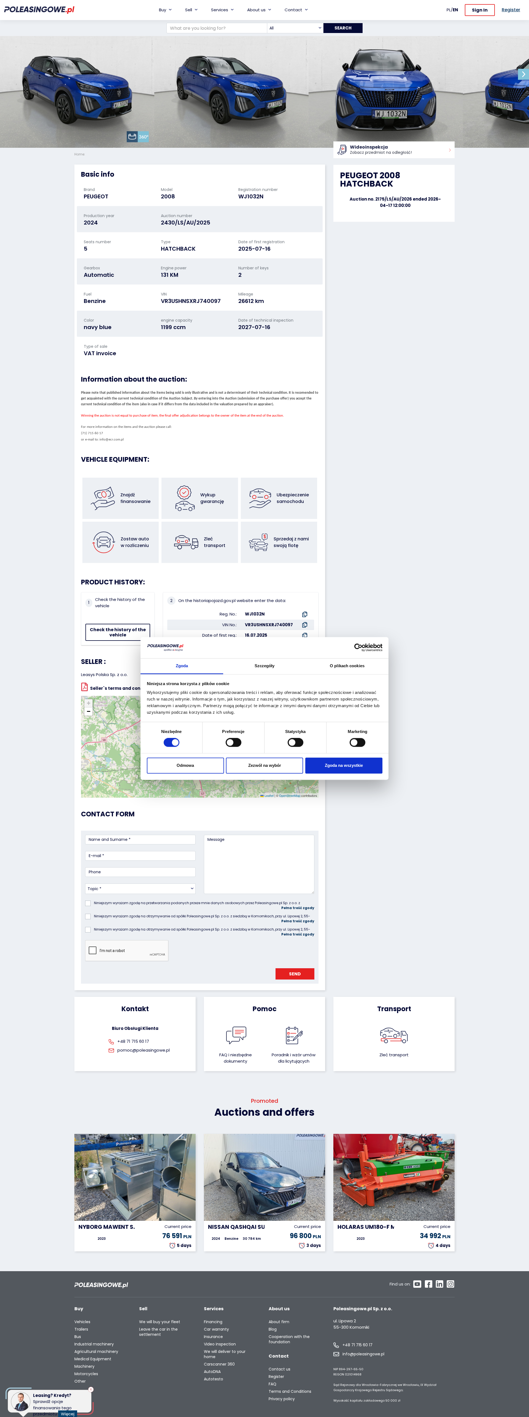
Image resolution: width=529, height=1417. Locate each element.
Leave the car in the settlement (158, 1332)
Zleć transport (394, 1055)
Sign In (480, 10)
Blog (273, 1329)
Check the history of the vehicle (118, 632)
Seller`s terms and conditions (122, 688)
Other (80, 1381)
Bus (77, 1336)
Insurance (213, 1336)
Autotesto (213, 1379)
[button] (523, 74)
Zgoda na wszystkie (344, 765)
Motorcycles (86, 1374)
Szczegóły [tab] (265, 665)
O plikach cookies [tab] (347, 665)
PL (449, 10)
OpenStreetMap (289, 795)
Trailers (81, 1329)
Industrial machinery (94, 1344)
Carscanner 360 (219, 1364)
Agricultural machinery (96, 1351)
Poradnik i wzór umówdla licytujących (293, 1058)
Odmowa (185, 765)
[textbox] (295, 28)
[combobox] (295, 28)
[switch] (233, 742)
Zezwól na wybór (264, 765)
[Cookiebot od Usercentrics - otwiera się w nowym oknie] (358, 648)
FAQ (272, 1384)
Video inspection (220, 1344)
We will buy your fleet (159, 1322)
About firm (279, 1322)
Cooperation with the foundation (289, 1339)
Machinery (84, 1366)
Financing (213, 1322)
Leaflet (269, 795)
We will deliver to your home (224, 1354)
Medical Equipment (92, 1359)
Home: (80, 154)
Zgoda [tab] (182, 665)
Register (276, 1376)
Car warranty (216, 1329)
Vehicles (82, 1322)
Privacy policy (282, 1399)
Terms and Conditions (290, 1391)
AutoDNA (212, 1371)
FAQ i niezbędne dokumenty (235, 1058)
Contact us (279, 1369)
